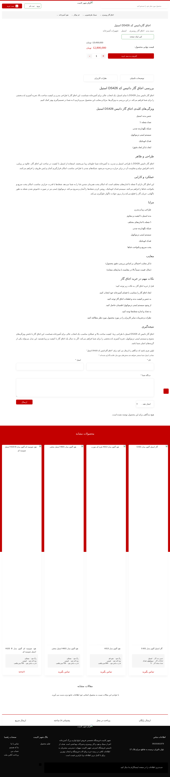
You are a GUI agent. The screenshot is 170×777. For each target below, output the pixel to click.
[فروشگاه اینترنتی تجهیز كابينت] (85, 6)
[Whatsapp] (51, 767)
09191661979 (158, 744)
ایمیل (78, 360)
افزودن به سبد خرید (129, 56)
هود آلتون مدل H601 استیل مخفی (65, 648)
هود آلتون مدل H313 (112, 648)
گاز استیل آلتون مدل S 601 (151, 648)
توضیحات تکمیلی (137, 78)
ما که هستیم (14, 747)
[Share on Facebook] (32, 24)
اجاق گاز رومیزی (108, 15)
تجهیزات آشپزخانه (110, 31)
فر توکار (76, 15)
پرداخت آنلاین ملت (11, 755)
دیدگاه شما (145, 375)
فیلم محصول (45, 744)
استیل (123, 31)
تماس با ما (15, 744)
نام (149, 360)
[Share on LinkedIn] (22, 24)
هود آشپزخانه (63, 15)
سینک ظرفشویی (91, 15)
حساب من (15, 751)
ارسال (24, 402)
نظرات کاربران (100, 78)
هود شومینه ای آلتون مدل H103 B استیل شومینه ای (20, 650)
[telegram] (28, 24)
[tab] (137, 78)
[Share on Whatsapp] (25, 24)
